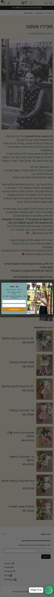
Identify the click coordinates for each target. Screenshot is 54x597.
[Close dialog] (51, 284)
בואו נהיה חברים (14, 309)
